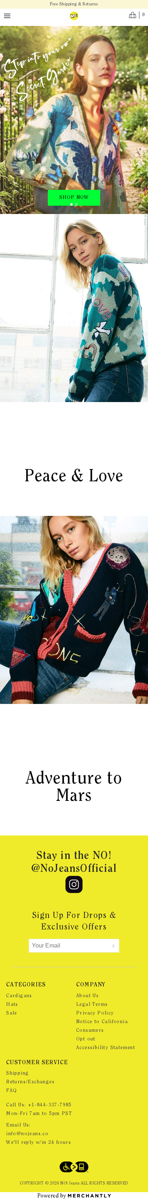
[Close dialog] (140, 561)
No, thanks (38, 623)
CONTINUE (38, 610)
